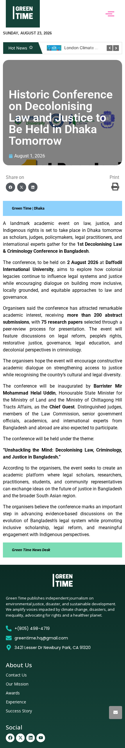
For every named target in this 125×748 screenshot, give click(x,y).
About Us (19, 665)
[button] (10, 187)
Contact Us (16, 675)
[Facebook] (10, 738)
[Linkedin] (30, 738)
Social (14, 727)
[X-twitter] (20, 738)
